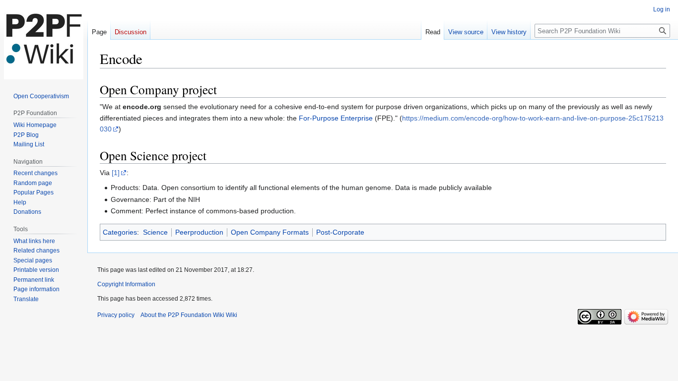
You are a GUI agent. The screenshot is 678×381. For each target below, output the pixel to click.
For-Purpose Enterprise (336, 118)
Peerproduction (199, 232)
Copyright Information (126, 284)
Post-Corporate (340, 232)
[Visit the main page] (43, 39)
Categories (120, 232)
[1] (116, 173)
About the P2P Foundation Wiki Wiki (188, 315)
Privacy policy (116, 315)
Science (155, 232)
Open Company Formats (270, 232)
